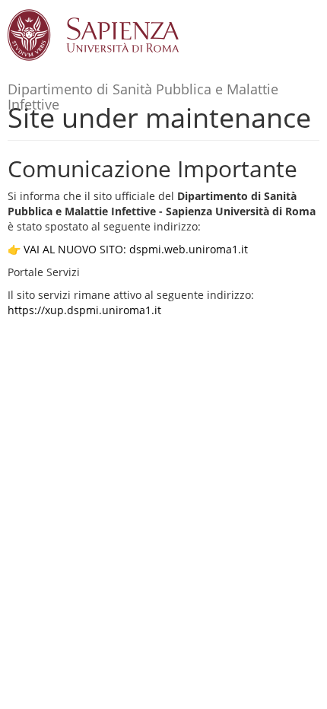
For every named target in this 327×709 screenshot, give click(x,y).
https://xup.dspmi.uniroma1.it (84, 310)
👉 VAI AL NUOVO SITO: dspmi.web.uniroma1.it (128, 249)
